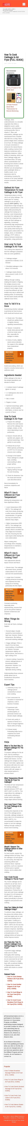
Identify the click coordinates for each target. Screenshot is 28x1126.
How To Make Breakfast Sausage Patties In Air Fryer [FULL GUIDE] (14, 1073)
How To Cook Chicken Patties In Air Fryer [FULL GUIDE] (15, 979)
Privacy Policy (20, 1117)
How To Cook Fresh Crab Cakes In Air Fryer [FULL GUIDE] (13, 1098)
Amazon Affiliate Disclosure (17, 1116)
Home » (13, 9)
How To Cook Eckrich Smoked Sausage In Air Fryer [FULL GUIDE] (14, 1089)
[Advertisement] (14, 32)
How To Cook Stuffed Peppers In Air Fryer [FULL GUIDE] (14, 986)
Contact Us (13, 1117)
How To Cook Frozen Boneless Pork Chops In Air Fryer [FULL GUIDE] (15, 1002)
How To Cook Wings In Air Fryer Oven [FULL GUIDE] (14, 994)
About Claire (6, 1116)
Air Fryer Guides (8, 10)
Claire (14, 63)
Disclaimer (6, 1117)
